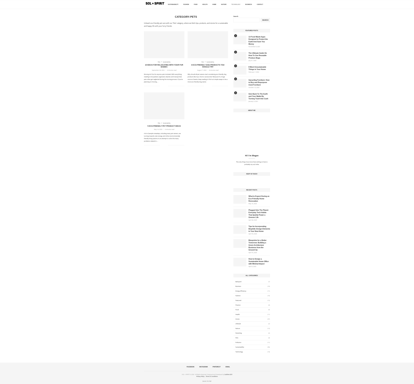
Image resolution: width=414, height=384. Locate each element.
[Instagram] (252, 180)
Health (205, 4)
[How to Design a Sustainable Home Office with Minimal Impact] (239, 262)
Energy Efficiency (252, 291)
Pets (252, 338)
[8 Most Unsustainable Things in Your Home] (239, 70)
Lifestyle (252, 324)
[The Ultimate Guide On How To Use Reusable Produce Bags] (239, 56)
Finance (252, 305)
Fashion (186, 4)
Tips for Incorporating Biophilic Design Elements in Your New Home (259, 228)
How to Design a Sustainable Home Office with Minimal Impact (259, 261)
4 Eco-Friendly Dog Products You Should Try (207, 66)
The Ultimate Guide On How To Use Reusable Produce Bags (258, 55)
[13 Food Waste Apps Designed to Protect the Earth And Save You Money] (239, 40)
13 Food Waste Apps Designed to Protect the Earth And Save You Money (258, 40)
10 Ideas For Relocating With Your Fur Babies (164, 66)
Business (248, 4)
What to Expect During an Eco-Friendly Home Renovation (259, 198)
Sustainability (173, 4)
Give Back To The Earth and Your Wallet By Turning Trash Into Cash (258, 96)
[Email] (255, 180)
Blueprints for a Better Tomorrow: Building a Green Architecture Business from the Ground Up (258, 245)
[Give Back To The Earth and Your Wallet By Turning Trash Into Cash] (239, 97)
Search (235, 16)
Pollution (252, 342)
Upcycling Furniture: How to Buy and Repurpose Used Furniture (259, 82)
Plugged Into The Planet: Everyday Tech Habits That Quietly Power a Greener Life (259, 213)
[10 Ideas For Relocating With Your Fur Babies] (164, 44)
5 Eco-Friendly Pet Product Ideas (164, 126)
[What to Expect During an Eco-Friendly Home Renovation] (239, 199)
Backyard (252, 282)
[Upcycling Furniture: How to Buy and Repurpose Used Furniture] (239, 83)
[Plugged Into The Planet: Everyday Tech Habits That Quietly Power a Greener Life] (239, 213)
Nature (224, 4)
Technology (235, 4)
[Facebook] (266, 13)
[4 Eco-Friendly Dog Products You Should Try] (208, 44)
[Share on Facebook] (163, 86)
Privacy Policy (200, 376)
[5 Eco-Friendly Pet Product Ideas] (164, 105)
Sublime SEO (228, 374)
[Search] (269, 4)
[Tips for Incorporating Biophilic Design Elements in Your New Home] (239, 229)
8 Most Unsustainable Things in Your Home (257, 68)
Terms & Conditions (212, 376)
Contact (260, 4)
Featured (252, 300)
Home (214, 4)
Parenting (252, 333)
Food (196, 4)
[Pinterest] (253, 180)
